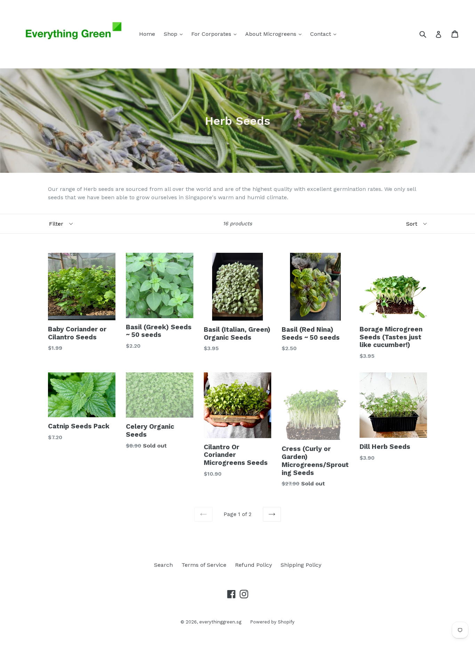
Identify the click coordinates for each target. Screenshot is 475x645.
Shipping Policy (301, 565)
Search (163, 565)
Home (147, 34)
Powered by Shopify (272, 621)
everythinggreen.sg (220, 621)
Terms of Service (204, 565)
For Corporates (215, 33)
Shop (175, 33)
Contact (325, 33)
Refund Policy (253, 565)
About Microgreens (275, 33)
